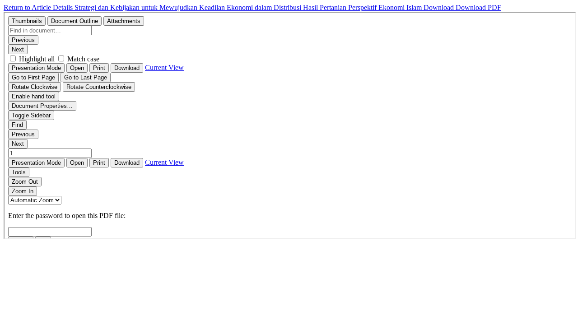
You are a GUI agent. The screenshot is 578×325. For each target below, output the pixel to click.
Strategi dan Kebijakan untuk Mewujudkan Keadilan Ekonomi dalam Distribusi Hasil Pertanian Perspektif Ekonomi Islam (249, 7)
